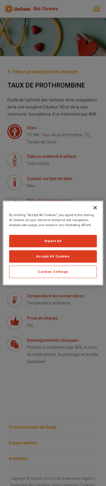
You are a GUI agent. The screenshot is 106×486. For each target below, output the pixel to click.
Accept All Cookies (52, 256)
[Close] (95, 207)
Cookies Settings (53, 272)
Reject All (53, 241)
